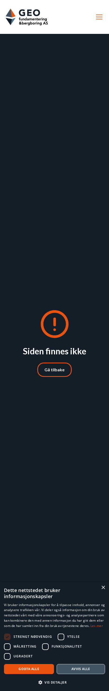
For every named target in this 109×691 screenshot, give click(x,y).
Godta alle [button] (29, 669)
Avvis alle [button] (80, 669)
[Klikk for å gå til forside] (27, 16)
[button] (98, 17)
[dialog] (54, 636)
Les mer (96, 626)
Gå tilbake (54, 369)
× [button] (103, 588)
